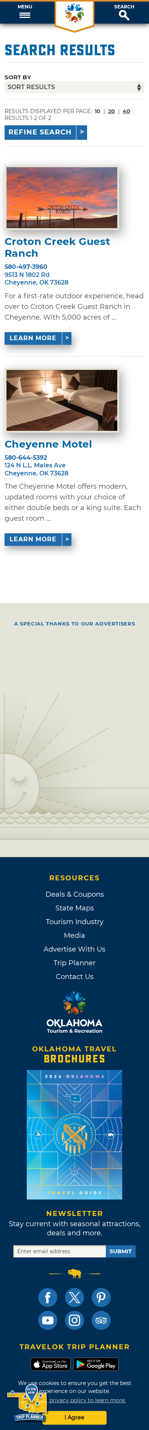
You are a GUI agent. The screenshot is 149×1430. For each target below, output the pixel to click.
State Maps (74, 908)
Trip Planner (74, 963)
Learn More (33, 338)
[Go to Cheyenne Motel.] (62, 400)
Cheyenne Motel (48, 444)
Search (124, 7)
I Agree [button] (74, 1417)
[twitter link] (74, 1297)
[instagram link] (74, 1320)
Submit (121, 1251)
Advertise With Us (74, 949)
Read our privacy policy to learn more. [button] (75, 1400)
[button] (25, 12)
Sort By (18, 77)
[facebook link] (47, 1297)
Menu (25, 7)
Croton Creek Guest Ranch (57, 247)
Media (74, 935)
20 (111, 111)
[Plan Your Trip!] (28, 1403)
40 (126, 111)
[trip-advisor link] (101, 1320)
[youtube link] (47, 1320)
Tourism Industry (75, 922)
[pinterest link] (101, 1297)
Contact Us (75, 977)
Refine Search (40, 132)
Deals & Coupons (74, 894)
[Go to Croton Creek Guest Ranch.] (62, 197)
